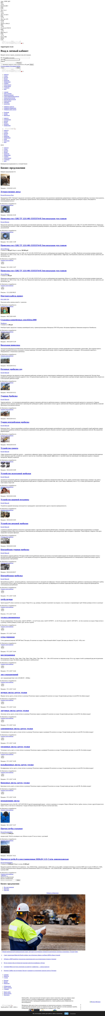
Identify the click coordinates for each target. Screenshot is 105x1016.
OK (66, 1013)
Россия (3, 195)
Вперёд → (5, 875)
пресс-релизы (7, 93)
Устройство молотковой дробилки (16, 473)
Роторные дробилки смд (11, 369)
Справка (6, 989)
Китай (2, 372)
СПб (7, 299)
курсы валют (7, 85)
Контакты (6, 995)
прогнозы (6, 140)
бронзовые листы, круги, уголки (15, 783)
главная (6, 92)
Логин (2, 59)
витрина (6, 124)
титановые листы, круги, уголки (15, 747)
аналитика (7, 104)
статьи (6, 76)
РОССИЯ (3, 299)
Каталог (6, 980)
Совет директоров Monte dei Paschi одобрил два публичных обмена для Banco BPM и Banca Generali (32, 955)
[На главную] (13, 43)
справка (6, 83)
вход (5, 89)
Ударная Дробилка (9, 396)
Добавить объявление (10, 108)
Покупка (6, 890)
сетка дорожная (8, 637)
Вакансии (6, 983)
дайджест (6, 102)
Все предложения (9, 887)
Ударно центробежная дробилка (15, 422)
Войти (31, 64)
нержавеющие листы (10, 801)
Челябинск (4, 323)
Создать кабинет (5, 66)
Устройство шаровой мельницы (15, 499)
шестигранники (8, 655)
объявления (7, 82)
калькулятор (7, 86)
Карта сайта (7, 992)
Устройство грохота (9, 448)
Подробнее (73, 1013)
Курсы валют (7, 993)
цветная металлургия (10, 99)
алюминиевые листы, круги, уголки (17, 728)
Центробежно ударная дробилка (15, 549)
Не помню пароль (15, 66)
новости (6, 74)
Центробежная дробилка (12, 576)
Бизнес (6, 982)
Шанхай (7, 372)
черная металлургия (9, 98)
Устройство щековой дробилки (14, 523)
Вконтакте (7, 115)
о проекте (6, 87)
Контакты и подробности (9, 203)
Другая (3, 249)
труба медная (7, 599)
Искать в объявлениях (7, 878)
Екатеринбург (9, 832)
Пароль (3, 61)
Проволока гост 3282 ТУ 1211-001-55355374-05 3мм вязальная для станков (34, 218)
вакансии (6, 80)
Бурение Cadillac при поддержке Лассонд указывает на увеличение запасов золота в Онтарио (30, 970)
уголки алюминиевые (10, 617)
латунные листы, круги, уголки (15, 710)
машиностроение (9, 95)
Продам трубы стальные (12, 828)
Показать (19, 62)
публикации (7, 119)
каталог (6, 77)
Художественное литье (11, 192)
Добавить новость (9, 106)
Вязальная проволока (10, 345)
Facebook (6, 112)
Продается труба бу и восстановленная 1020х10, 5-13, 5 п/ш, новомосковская (35, 859)
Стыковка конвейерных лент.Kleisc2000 (19, 320)
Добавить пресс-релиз (10, 109)
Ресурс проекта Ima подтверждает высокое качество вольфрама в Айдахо (24, 963)
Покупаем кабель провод (12, 296)
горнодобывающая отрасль (11, 96)
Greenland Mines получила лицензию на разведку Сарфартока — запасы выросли (26, 966)
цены (5, 139)
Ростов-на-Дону (9, 195)
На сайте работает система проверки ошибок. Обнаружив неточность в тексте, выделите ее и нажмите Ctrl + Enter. (49, 1007)
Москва (7, 222)
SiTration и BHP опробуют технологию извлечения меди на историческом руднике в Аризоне (30, 959)
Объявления (7, 986)
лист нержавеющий (9, 674)
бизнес (6, 79)
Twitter (6, 114)
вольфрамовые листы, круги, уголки (17, 765)
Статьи (6, 977)
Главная (6, 974)
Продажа (6, 888)
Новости (6, 976)
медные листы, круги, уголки (14, 692)
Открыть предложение (7, 205)
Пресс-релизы (8, 987)
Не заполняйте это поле (7, 58)
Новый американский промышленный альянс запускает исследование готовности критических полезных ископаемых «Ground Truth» (40, 951)
